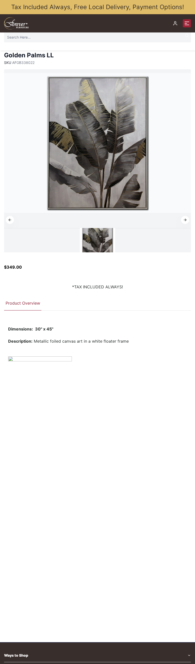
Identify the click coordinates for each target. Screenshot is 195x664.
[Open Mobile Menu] (187, 23)
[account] (175, 23)
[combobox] (97, 37)
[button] (10, 220)
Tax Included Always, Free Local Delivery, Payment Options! (97, 7)
